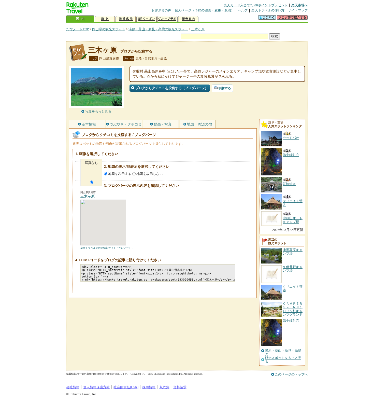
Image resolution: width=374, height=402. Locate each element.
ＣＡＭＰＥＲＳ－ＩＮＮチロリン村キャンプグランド (293, 309)
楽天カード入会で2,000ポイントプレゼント (256, 5)
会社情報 (72, 387)
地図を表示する (119, 174)
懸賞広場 (126, 19)
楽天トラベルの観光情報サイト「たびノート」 (107, 247)
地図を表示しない (149, 174)
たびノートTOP (77, 29)
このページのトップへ (291, 374)
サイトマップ (298, 10)
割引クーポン (146, 19)
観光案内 (188, 19)
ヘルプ (243, 10)
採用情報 (148, 387)
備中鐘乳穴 (291, 321)
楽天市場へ (299, 5)
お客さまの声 (161, 10)
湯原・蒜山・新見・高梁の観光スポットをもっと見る (283, 356)
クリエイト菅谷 (293, 288)
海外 (105, 19)
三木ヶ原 (198, 29)
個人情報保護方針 (96, 387)
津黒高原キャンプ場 (293, 251)
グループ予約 (167, 19)
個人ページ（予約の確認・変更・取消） (204, 10)
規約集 (164, 387)
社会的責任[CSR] (125, 387)
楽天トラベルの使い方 (267, 10)
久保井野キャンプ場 (293, 268)
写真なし (91, 163)
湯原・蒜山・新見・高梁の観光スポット (158, 29)
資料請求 (179, 387)
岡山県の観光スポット (108, 29)
